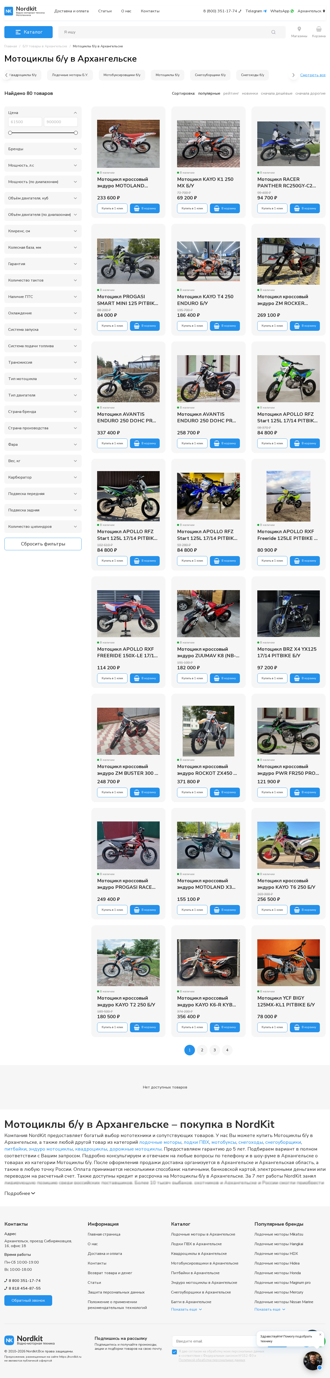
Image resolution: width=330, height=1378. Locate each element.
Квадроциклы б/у (22, 75)
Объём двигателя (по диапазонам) (39, 214)
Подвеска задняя (23, 510)
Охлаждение (20, 313)
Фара (13, 444)
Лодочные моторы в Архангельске (203, 1234)
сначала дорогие (310, 93)
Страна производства (28, 428)
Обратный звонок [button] (28, 1300)
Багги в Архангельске (191, 1302)
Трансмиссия (20, 362)
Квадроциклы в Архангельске (199, 1253)
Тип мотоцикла (22, 378)
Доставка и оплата (71, 11)
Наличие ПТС (20, 296)
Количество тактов (25, 280)
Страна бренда (22, 411)
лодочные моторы (160, 1142)
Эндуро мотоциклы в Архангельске (204, 1282)
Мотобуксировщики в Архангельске (204, 1263)
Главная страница (104, 1234)
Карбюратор (20, 477)
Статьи (105, 11)
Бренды (15, 149)
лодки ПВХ (196, 1142)
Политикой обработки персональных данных (212, 1360)
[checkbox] (174, 1352)
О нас (126, 11)
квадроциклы (91, 1149)
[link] (98, 46)
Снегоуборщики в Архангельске (201, 1292)
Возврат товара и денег (110, 1273)
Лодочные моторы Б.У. (70, 75)
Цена (13, 112)
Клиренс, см (19, 231)
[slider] (10, 133)
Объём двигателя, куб (28, 198)
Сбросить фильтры (43, 544)
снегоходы (250, 1142)
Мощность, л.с (21, 165)
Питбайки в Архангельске (195, 1273)
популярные (209, 93)
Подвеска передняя (26, 493)
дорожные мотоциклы (135, 1149)
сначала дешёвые (277, 93)
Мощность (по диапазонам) (33, 181)
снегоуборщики (283, 1142)
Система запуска (23, 329)
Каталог (33, 32)
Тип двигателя (21, 395)
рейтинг (231, 93)
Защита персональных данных (116, 1292)
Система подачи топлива (31, 346)
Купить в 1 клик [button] (112, 208)
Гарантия (16, 263)
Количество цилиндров (30, 526)
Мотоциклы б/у (167, 75)
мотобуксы (223, 1142)
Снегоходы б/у (252, 75)
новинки (250, 93)
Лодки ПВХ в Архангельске (196, 1244)
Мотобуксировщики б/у (122, 75)
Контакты (150, 11)
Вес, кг (14, 461)
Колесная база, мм (24, 247)
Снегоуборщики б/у (210, 75)
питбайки (15, 1149)
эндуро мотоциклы (51, 1149)
